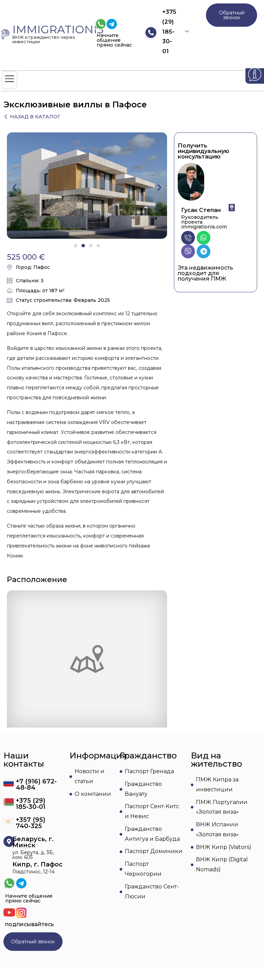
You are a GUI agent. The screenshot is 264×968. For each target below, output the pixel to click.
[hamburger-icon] (9, 79)
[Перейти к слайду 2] (83, 245)
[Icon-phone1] (188, 238)
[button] (14, 187)
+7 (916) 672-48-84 (36, 784)
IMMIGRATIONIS (58, 29)
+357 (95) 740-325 (30, 823)
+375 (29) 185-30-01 (169, 31)
